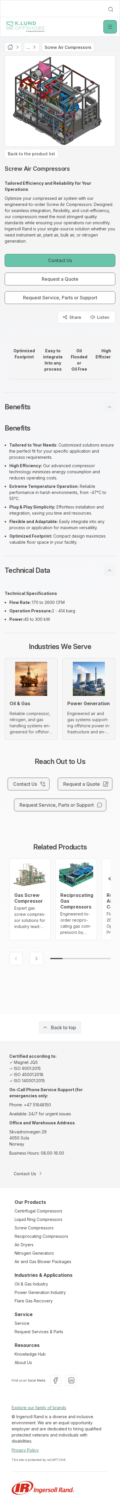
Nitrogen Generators (34, 1253)
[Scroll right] (36, 958)
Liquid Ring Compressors (38, 1219)
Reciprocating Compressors (41, 1236)
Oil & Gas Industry (31, 1283)
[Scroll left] (16, 958)
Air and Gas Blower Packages (43, 1261)
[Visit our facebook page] (55, 1380)
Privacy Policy (25, 1450)
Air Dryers (24, 1244)
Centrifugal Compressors (38, 1210)
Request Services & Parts (39, 1331)
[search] (110, 9)
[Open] (110, 26)
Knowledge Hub (30, 1354)
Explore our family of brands (39, 1407)
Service (22, 1323)
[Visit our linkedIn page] (71, 1380)
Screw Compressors (34, 1227)
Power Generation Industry (40, 1292)
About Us (23, 1362)
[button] (60, 407)
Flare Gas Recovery (34, 1300)
